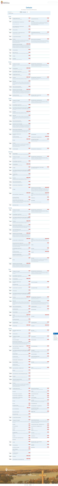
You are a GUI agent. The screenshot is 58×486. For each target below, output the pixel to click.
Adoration (55, 339)
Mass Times (55, 337)
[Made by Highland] (29, 480)
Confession (55, 338)
